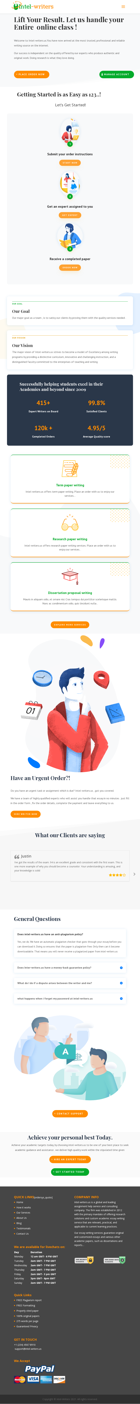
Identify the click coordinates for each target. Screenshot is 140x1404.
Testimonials (23, 1228)
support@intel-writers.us (28, 1348)
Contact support (70, 1113)
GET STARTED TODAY (70, 1171)
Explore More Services (70, 624)
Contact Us (22, 1233)
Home (19, 1202)
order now (70, 267)
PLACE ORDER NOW (32, 74)
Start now (70, 162)
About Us (21, 1217)
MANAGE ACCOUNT (116, 74)
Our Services (23, 1212)
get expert (70, 215)
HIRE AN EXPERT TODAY (70, 1159)
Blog (19, 1223)
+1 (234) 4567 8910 (25, 1344)
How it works (23, 1207)
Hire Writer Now (25, 814)
